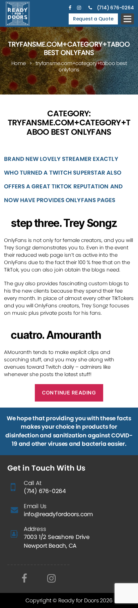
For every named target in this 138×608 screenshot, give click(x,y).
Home (18, 63)
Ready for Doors (79, 600)
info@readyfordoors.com (58, 514)
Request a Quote (93, 18)
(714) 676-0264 (115, 7)
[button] (127, 18)
